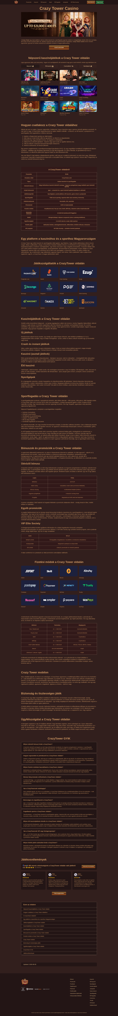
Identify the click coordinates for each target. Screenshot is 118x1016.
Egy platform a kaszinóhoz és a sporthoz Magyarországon (39, 919)
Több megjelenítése (59, 893)
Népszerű (29, 66)
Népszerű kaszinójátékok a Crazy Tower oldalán (36, 909)
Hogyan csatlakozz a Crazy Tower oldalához (35, 912)
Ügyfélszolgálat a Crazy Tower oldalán (33, 946)
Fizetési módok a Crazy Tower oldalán (33, 936)
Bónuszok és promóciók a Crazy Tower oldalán (36, 932)
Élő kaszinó (48, 66)
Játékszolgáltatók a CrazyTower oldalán (34, 922)
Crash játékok (67, 66)
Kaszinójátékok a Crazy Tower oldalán (33, 926)
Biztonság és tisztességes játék (31, 943)
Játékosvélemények (28, 953)
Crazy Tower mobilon (29, 939)
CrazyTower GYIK (28, 950)
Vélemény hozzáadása (88, 866)
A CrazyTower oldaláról (29, 916)
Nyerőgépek (87, 66)
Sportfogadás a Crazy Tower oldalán (33, 929)
